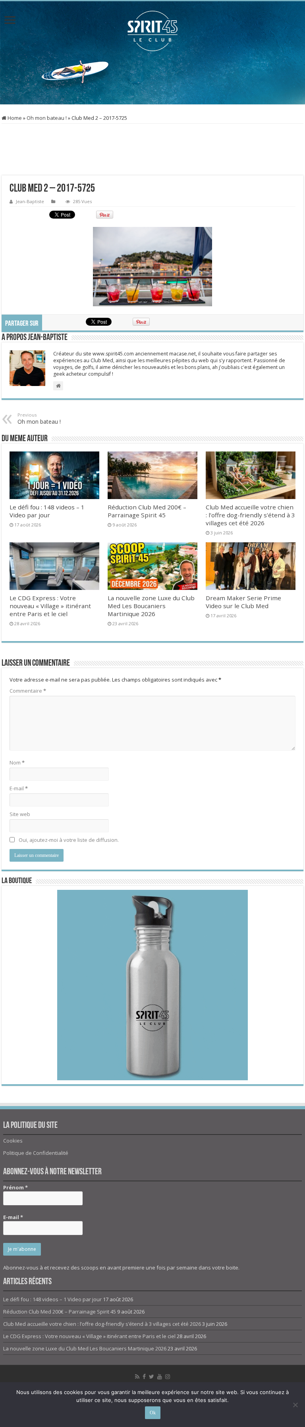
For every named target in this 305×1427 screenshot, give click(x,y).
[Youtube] (159, 1376)
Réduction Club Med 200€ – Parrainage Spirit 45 (147, 511)
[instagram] (167, 1376)
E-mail (19, 788)
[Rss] (137, 1376)
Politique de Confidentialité (35, 1152)
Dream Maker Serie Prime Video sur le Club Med (243, 602)
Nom (17, 762)
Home (14, 117)
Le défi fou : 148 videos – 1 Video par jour (47, 511)
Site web (20, 814)
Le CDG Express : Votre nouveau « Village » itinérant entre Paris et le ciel (50, 606)
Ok (153, 1412)
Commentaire (28, 690)
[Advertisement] (152, 78)
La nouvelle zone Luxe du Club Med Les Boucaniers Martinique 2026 (151, 606)
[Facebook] (144, 1376)
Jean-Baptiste (30, 201)
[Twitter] (151, 1376)
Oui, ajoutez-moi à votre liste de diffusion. (68, 839)
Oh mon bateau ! (47, 117)
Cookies (13, 1140)
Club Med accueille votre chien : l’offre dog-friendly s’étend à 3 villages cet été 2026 (250, 515)
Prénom (15, 1187)
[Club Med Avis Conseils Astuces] (152, 31)
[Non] (295, 1405)
